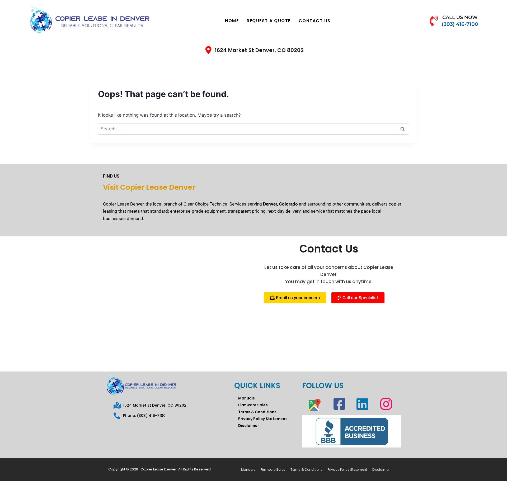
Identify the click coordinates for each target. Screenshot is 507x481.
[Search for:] (253, 128)
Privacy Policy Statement (262, 418)
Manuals (246, 398)
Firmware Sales (253, 405)
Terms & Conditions (257, 412)
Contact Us (315, 21)
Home (232, 21)
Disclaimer (248, 425)
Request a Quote (269, 21)
